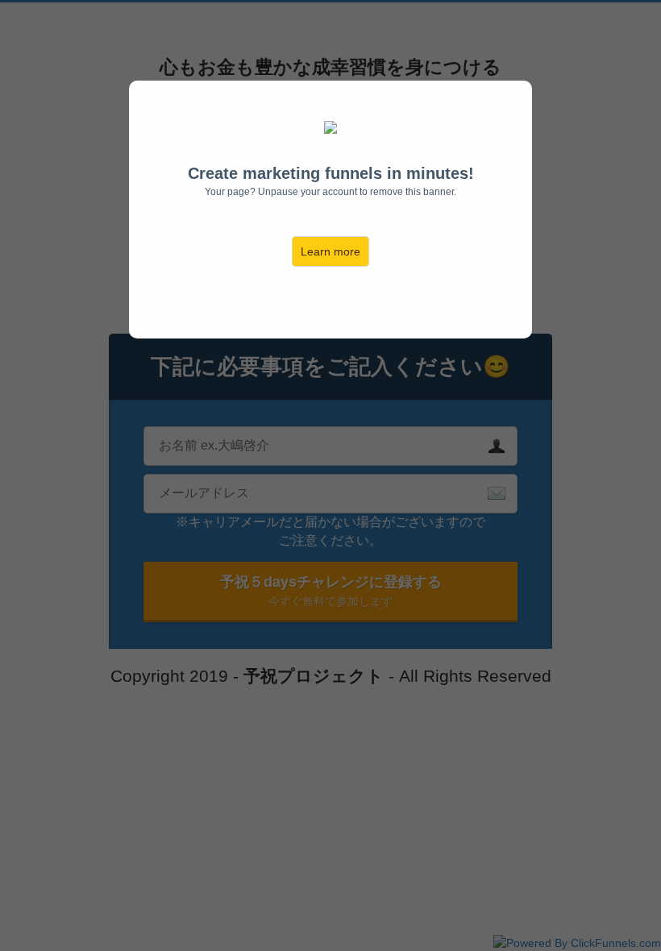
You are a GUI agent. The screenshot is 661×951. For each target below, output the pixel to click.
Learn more (330, 251)
